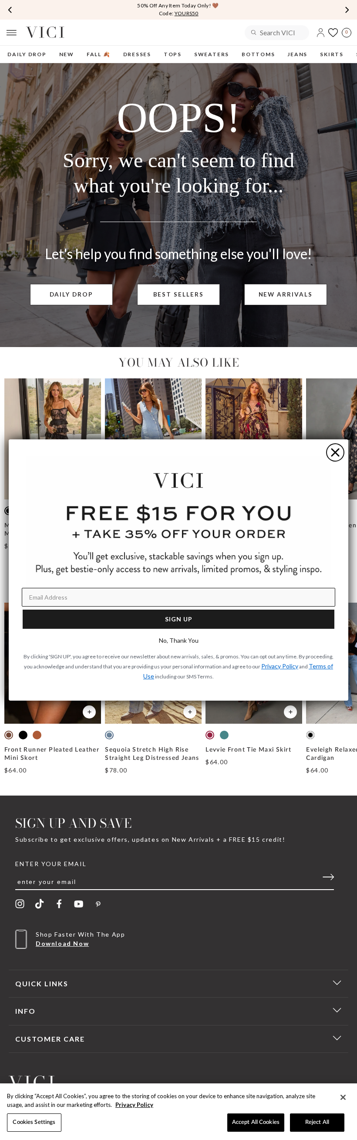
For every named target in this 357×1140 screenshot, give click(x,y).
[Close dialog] (335, 452)
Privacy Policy (134, 1104)
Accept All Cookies (256, 1122)
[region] (178, 1111)
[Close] (343, 1097)
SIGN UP (178, 619)
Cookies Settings (34, 1122)
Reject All (317, 1122)
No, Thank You (179, 640)
